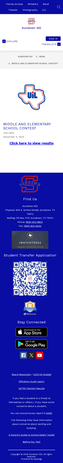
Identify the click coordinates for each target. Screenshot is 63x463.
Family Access (14, 4)
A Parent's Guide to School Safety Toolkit (32, 435)
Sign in (53, 38)
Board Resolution (21, 374)
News (42, 56)
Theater (13, 10)
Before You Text (31, 441)
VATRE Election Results (31, 388)
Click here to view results (32, 143)
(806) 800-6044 (32, 226)
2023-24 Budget (42, 374)
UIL (44, 10)
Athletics (33, 4)
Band (46, 4)
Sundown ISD (25, 56)
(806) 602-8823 (34, 222)
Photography (30, 10)
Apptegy (38, 459)
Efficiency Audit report (31, 381)
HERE (49, 413)
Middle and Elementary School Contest (35, 63)
